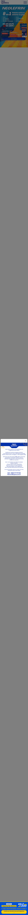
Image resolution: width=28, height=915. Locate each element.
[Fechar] (25, 441)
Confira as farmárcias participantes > (14, 911)
